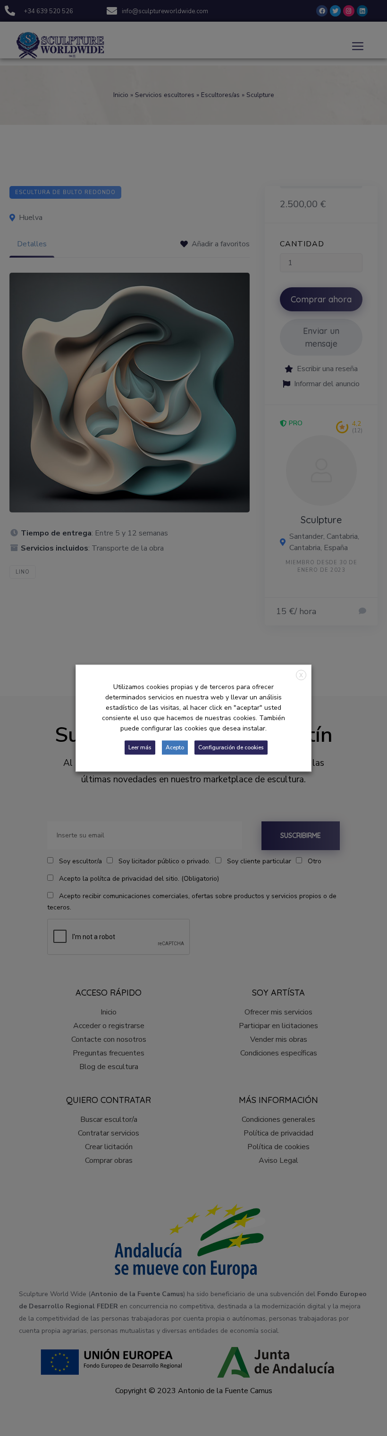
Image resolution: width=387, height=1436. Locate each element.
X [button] (301, 675)
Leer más (139, 747)
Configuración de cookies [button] (231, 747)
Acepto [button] (175, 747)
